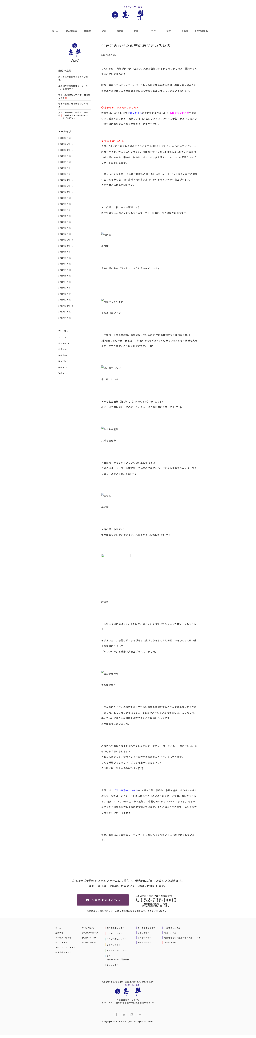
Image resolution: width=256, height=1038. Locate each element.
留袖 (103, 31)
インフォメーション (64, 942)
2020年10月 (64, 149)
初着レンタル (170, 932)
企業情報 (59, 932)
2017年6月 (63, 317)
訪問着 (120, 31)
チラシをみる (88, 928)
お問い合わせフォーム (65, 947)
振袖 (60, 367)
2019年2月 (63, 227)
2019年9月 (63, 197)
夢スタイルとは (89, 937)
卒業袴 (87, 31)
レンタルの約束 (89, 942)
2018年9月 (63, 251)
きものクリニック (90, 932)
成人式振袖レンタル (116, 928)
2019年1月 (63, 233)
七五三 (152, 31)
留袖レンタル (113, 965)
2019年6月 (63, 209)
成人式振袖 (71, 31)
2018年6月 (63, 269)
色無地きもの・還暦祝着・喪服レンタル (182, 937)
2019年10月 (64, 191)
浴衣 (168, 31)
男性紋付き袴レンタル (117, 950)
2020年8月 (63, 155)
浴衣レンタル (113, 959)
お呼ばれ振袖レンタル (117, 939)
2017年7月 (63, 311)
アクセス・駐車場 (63, 937)
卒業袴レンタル (114, 944)
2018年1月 (63, 299)
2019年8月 (63, 203)
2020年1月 (63, 173)
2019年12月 (64, 179)
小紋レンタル (144, 932)
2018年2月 (63, 293)
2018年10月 (64, 245)
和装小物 (62, 355)
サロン (61, 337)
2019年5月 (63, 215)
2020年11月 (64, 143)
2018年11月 (64, 239)
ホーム (55, 31)
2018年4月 (63, 281)
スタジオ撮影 (201, 31)
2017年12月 (64, 305)
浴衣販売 (125, 959)
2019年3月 (63, 221)
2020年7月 (63, 161)
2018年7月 (63, 263)
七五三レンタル (145, 942)
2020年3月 (63, 167)
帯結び (61, 361)
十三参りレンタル (172, 928)
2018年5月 (63, 275)
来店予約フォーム (63, 952)
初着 (136, 31)
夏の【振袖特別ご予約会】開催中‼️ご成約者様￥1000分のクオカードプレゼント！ (73, 115)
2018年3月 (63, 287)
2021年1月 (63, 137)
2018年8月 (63, 257)
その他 (184, 31)
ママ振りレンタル (115, 933)
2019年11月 (64, 185)
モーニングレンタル (147, 928)
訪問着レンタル (145, 937)
